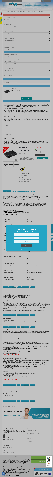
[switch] (48, 465)
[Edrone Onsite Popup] (26, 238)
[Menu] (51, 457)
